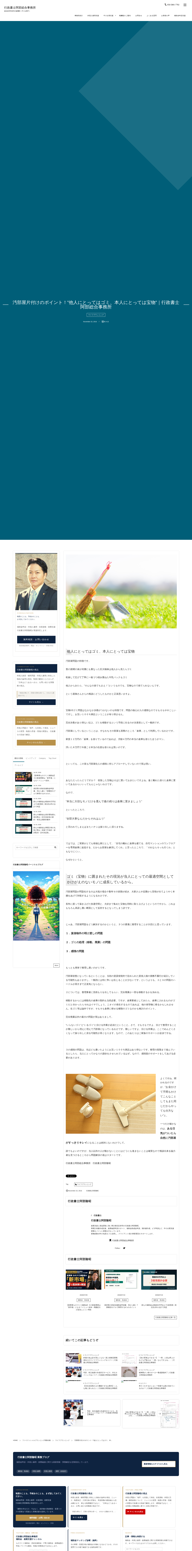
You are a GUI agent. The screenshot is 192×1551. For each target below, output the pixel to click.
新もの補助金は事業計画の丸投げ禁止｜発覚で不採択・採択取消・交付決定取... (44, 830)
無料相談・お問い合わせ (36, 639)
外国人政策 (48, 1471)
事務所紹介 (79, 16)
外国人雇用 (36, 1471)
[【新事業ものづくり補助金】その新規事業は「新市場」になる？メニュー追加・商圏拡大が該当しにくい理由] (83, 1288)
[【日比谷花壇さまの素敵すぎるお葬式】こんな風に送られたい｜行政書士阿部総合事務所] (74, 1381)
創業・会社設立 (61, 1471)
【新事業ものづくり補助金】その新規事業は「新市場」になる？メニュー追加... (44, 778)
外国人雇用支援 (93, 16)
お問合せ (138, 16)
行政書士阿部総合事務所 (20, 7)
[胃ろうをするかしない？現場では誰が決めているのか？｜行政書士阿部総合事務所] (129, 1381)
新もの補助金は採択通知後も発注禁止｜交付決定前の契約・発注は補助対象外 (44, 817)
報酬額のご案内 (125, 16)
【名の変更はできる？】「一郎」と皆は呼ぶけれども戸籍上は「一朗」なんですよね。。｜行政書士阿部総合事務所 (157, 1360)
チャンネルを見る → (36, 742)
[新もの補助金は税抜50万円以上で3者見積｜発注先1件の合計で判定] (159, 1288)
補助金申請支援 (180, 16)
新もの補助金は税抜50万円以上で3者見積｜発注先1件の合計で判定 (44, 804)
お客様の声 (165, 16)
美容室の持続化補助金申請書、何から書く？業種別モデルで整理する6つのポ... (44, 791)
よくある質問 (152, 16)
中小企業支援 (108, 16)
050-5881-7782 (173, 5)
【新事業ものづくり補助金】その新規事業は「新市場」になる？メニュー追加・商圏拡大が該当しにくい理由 (84, 1307)
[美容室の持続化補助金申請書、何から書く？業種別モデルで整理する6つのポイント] (121, 1288)
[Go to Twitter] (124, 1248)
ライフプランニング (96, 315)
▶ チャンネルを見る (135, 1512)
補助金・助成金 (83, 1300)
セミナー (143, 1383)
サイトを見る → (36, 702)
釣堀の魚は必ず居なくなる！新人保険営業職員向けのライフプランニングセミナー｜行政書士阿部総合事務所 (100, 1360)
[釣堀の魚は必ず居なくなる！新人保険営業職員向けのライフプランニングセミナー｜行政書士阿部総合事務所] (74, 1362)
